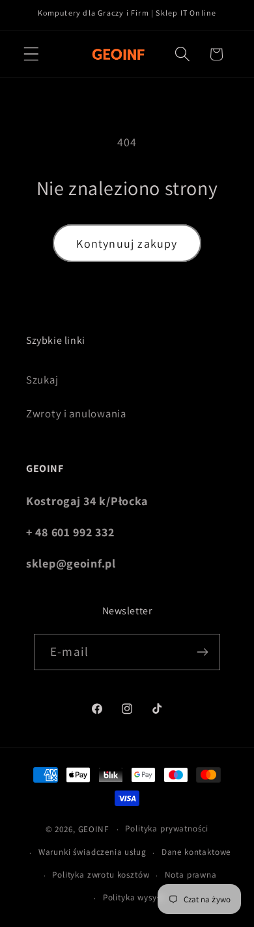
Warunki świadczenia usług (92, 851)
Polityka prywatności (166, 828)
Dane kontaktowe (196, 851)
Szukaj (42, 379)
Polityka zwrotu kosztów (100, 874)
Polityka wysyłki (134, 897)
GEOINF (93, 829)
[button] (31, 54)
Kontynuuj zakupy (126, 243)
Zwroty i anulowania (76, 413)
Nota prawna (191, 874)
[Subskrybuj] (202, 652)
